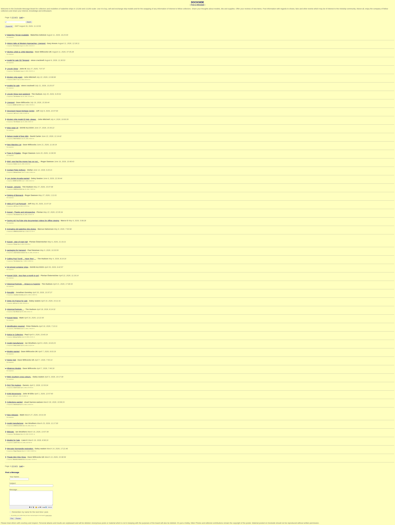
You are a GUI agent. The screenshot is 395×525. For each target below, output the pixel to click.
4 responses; (20, 71)
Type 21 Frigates (14, 153)
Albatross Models (14, 368)
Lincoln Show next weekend (18, 94)
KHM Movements (14, 394)
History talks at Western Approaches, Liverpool (26, 43)
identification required (16, 326)
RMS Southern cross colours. (19, 377)
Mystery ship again (14, 77)
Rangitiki (10, 292)
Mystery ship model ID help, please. (21, 119)
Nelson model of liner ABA (17, 136)
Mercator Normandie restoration (20, 449)
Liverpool (11, 102)
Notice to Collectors (15, 335)
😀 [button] (36, 507)
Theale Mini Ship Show (16, 457)
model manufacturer (15, 343)
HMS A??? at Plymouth (16, 204)
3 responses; (20, 138)
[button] (30, 507)
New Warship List (14, 145)
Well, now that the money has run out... (23, 162)
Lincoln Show (12, 69)
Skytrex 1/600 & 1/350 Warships (20, 52)
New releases (12, 415)
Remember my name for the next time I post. (30, 512)
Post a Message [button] (197, 5)
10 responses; (20, 328)
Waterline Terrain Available (18, 35)
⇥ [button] (33, 46)
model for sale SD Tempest (18, 60)
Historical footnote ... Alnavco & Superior (23, 284)
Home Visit (11, 360)
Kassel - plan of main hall (17, 242)
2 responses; (18, 79)
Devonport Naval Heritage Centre (20, 111)
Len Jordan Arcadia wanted (18, 178)
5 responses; (19, 214)
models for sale (13, 86)
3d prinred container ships (17, 267)
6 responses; (19, 121)
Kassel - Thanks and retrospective (21, 212)
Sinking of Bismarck (15, 195)
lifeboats (10, 432)
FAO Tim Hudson (14, 385)
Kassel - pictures (14, 187)
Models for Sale (13, 440)
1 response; (20, 45)
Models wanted (13, 351)
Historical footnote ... (15, 309)
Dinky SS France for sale (17, 301)
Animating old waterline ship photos (21, 229)
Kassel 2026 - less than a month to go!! (23, 276)
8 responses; (17, 206)
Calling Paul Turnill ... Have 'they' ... (21, 259)
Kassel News (12, 318)
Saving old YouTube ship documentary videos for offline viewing (33, 221)
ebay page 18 (12, 128)
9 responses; (18, 164)
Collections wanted (15, 402)
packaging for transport (16, 250)
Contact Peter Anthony (16, 170)
